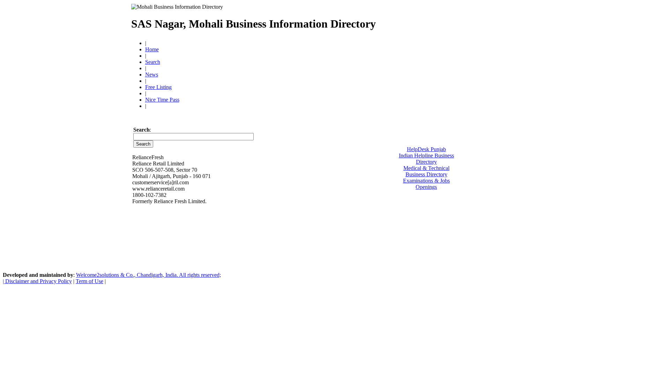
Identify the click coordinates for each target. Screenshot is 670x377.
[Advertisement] (457, 20)
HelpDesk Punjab (426, 149)
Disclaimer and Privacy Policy (38, 281)
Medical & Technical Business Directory (426, 171)
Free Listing (158, 87)
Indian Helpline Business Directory (426, 159)
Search (152, 62)
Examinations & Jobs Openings (426, 184)
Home (152, 49)
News (151, 74)
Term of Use (89, 281)
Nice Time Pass (162, 100)
